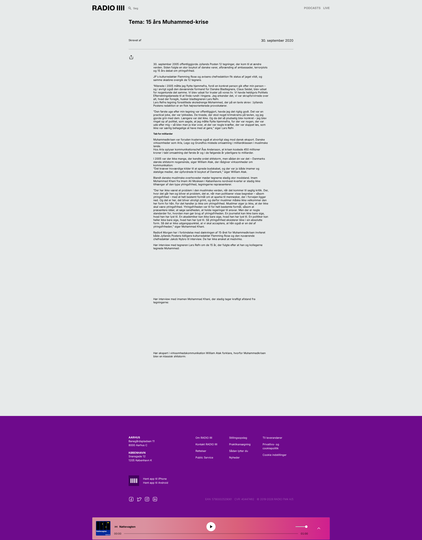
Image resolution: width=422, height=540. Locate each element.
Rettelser (201, 451)
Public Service (204, 457)
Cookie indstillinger (274, 454)
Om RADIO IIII (204, 437)
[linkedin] (155, 499)
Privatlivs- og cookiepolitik (271, 446)
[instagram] (147, 499)
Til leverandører (272, 437)
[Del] (131, 54)
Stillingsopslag (238, 437)
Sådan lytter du (238, 451)
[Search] (214, 8)
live (326, 8)
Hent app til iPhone (155, 478)
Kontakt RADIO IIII (206, 444)
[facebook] (131, 499)
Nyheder (234, 457)
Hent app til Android (155, 482)
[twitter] (139, 499)
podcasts (312, 8)
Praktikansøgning (240, 444)
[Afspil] (211, 526)
